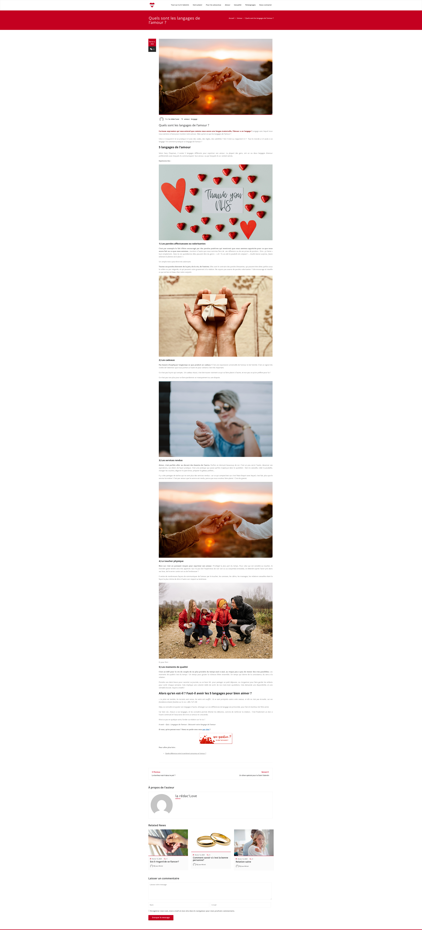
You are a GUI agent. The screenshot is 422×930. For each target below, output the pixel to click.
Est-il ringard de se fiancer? (164, 861)
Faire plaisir (197, 5)
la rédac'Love (174, 119)
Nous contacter (265, 5)
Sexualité (237, 5)
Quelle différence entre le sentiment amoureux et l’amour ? (185, 753)
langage (194, 119)
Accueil (231, 18)
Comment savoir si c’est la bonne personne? (210, 859)
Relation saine (243, 861)
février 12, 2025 (200, 855)
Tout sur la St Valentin (180, 5)
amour (187, 119)
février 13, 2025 (157, 859)
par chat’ (206, 729)
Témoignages (250, 5)
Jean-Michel (159, 866)
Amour (227, 5)
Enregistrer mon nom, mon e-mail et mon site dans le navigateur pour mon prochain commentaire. (192, 911)
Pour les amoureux (213, 5)
